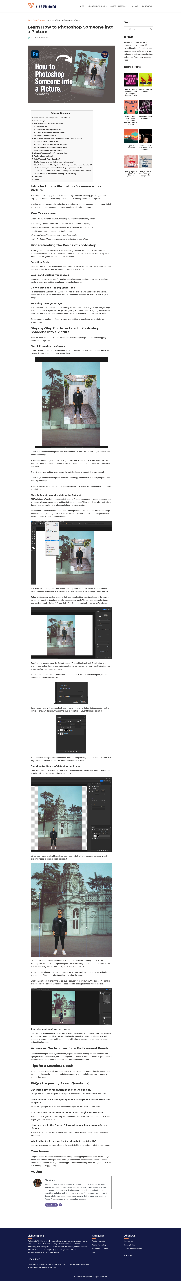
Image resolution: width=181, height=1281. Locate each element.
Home (81, 6)
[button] (106, 6)
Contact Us (147, 6)
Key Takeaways (38, 121)
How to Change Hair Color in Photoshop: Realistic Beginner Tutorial (130, 120)
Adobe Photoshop (39, 20)
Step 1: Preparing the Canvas (46, 141)
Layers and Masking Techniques (47, 129)
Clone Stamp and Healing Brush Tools (49, 132)
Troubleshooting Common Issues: (48, 150)
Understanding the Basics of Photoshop (47, 124)
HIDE (72, 113)
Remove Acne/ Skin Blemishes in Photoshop (145, 147)
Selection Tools (41, 127)
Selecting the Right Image (45, 135)
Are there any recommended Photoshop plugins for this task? (58, 168)
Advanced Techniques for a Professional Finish (50, 153)
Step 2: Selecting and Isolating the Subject (51, 144)
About (135, 6)
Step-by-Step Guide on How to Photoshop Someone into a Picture (57, 138)
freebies (129, 57)
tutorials (129, 54)
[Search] (151, 28)
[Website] (60, 1204)
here (126, 60)
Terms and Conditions (133, 1249)
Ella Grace (34, 38)
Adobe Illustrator (98, 1241)
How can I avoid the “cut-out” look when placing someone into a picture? (62, 171)
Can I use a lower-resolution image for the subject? (54, 162)
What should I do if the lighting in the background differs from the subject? (63, 165)
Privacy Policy (129, 1245)
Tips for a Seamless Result (42, 156)
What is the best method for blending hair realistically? (55, 174)
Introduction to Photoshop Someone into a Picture (51, 118)
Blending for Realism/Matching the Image (50, 147)
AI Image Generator (100, 1249)
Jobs (94, 1252)
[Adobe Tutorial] (42, 6)
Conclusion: (37, 176)
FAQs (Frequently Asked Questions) (46, 159)
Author (35, 179)
